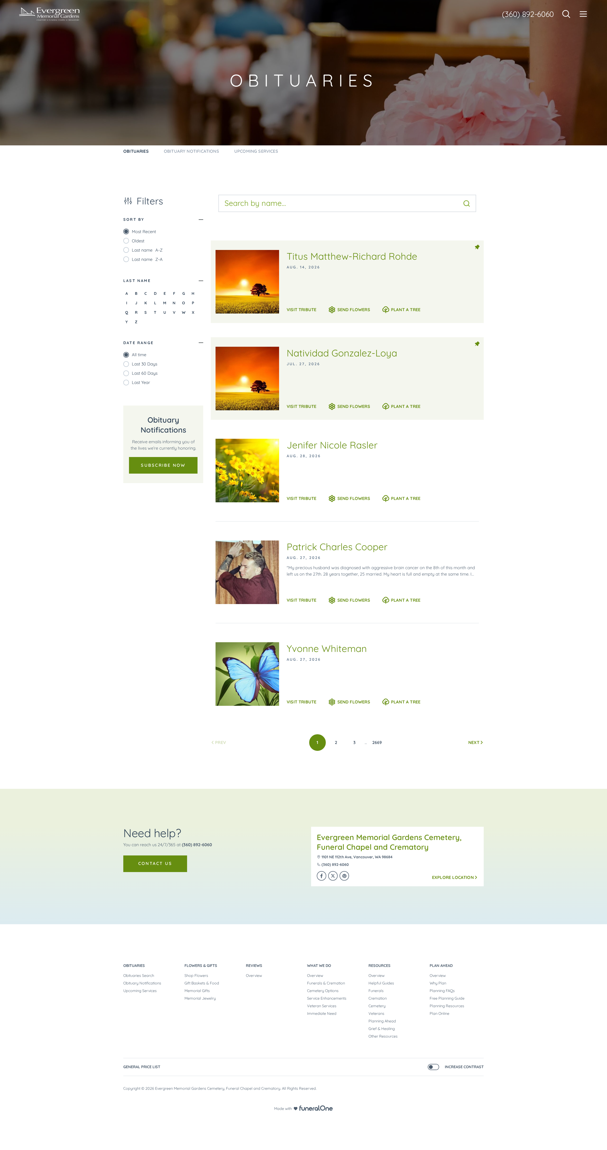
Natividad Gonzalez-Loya (342, 353)
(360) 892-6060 (528, 14)
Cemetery (377, 1005)
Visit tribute (301, 309)
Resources (379, 965)
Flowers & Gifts (200, 965)
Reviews (254, 965)
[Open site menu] (583, 14)
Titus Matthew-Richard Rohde (352, 256)
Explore (453, 877)
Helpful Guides (381, 983)
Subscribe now (163, 465)
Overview (254, 975)
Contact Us (155, 863)
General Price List (141, 1066)
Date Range (138, 342)
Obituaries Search (138, 975)
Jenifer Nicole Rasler (332, 445)
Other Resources (383, 1036)
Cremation (377, 998)
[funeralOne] (316, 1108)
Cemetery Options (323, 990)
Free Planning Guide (447, 998)
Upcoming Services (140, 990)
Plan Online (439, 1013)
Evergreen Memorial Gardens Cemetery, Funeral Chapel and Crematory (389, 842)
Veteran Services (321, 1005)
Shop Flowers (196, 975)
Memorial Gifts (197, 990)
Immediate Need (321, 1013)
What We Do (319, 965)
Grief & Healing (381, 1028)
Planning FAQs (442, 990)
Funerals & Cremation (326, 983)
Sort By (133, 219)
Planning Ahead (382, 1021)
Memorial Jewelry (200, 998)
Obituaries (134, 965)
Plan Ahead (441, 965)
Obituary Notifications (142, 983)
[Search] (466, 203)
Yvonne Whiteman (327, 648)
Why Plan (438, 983)
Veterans (376, 1013)
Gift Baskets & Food (201, 983)
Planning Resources (447, 1005)
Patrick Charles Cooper (337, 547)
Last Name (137, 280)
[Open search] (566, 14)
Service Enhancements (326, 998)
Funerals (376, 990)
